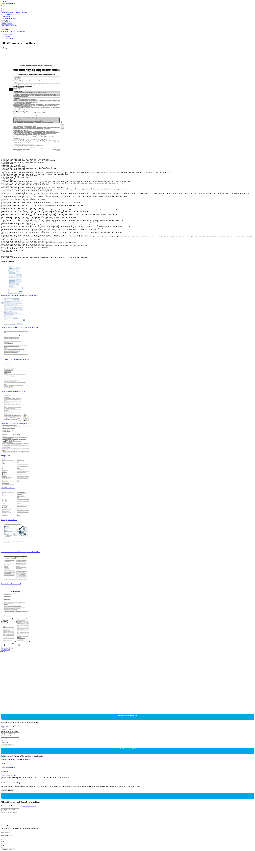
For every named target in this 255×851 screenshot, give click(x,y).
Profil (2, 27)
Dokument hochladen (8, 13)
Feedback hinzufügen (8, 790)
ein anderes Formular (29, 806)
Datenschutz (5, 779)
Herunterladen (5, 650)
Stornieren (4, 849)
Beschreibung (9, 731)
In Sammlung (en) (7, 31)
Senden (11, 849)
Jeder (5, 741)
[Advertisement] (60, 53)
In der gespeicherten (19, 31)
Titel (2, 728)
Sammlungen (12, 18)
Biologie (7, 36)
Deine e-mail (5, 825)
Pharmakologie (9, 38)
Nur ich (5, 743)
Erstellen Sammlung (7, 745)
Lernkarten (11, 3)
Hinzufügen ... (6, 29)
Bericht (3, 775)
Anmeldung (4, 11)
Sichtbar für (4, 739)
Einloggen (4, 726)
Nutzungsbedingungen (16, 779)
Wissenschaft (9, 34)
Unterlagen (4, 3)
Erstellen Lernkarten (21, 13)
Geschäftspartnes (11, 775)
